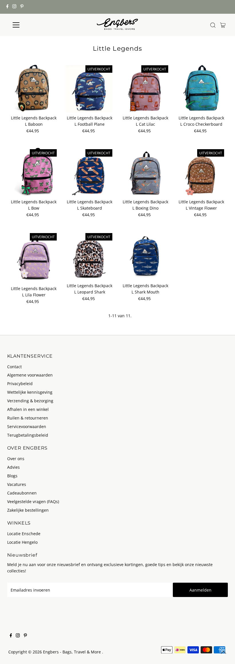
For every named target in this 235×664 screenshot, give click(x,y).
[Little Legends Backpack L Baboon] (33, 88)
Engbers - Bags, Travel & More (72, 652)
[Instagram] (14, 7)
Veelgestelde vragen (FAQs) (33, 501)
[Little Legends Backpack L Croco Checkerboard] (201, 88)
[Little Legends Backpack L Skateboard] (89, 172)
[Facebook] (7, 7)
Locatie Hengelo (22, 542)
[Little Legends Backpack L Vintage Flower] (201, 172)
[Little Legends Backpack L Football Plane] (89, 88)
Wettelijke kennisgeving (29, 392)
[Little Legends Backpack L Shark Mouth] (145, 256)
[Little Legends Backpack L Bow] (33, 172)
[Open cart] (223, 25)
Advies (13, 467)
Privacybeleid (20, 383)
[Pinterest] (22, 7)
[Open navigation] (35, 25)
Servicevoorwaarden (26, 426)
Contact (14, 366)
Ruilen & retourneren (27, 418)
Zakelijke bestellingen (28, 510)
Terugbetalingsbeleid (27, 435)
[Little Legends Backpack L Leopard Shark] (89, 256)
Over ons (15, 458)
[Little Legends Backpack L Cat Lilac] (145, 88)
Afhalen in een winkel (28, 409)
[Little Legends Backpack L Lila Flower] (33, 257)
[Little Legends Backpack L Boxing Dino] (145, 172)
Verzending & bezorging (30, 400)
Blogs (12, 475)
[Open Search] (213, 25)
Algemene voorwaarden (30, 375)
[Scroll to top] (223, 652)
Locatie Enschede (23, 533)
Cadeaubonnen (22, 493)
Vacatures (16, 484)
